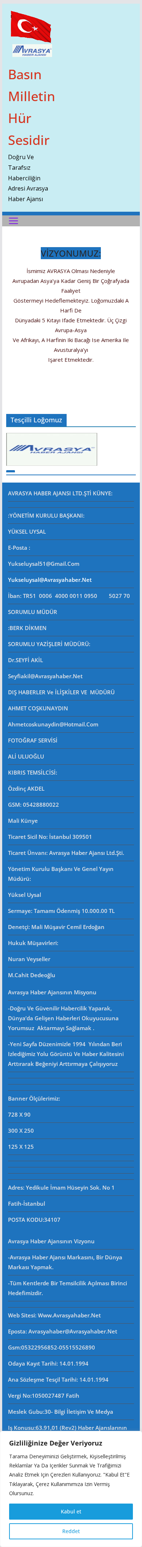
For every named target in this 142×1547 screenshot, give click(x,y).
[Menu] (13, 220)
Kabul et (71, 1511)
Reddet (71, 1531)
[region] (71, 1489)
